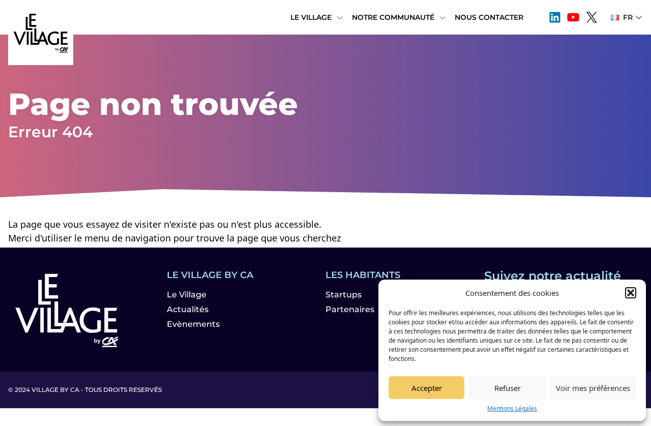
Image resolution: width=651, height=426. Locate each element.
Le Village (311, 17)
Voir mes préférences (593, 388)
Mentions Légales (512, 408)
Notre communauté (393, 17)
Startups (344, 294)
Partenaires (350, 309)
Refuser (507, 388)
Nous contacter (489, 17)
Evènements (193, 324)
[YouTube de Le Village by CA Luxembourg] (573, 17)
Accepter (426, 388)
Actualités (188, 309)
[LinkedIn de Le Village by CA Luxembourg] (555, 17)
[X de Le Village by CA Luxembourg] (591, 17)
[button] (631, 293)
